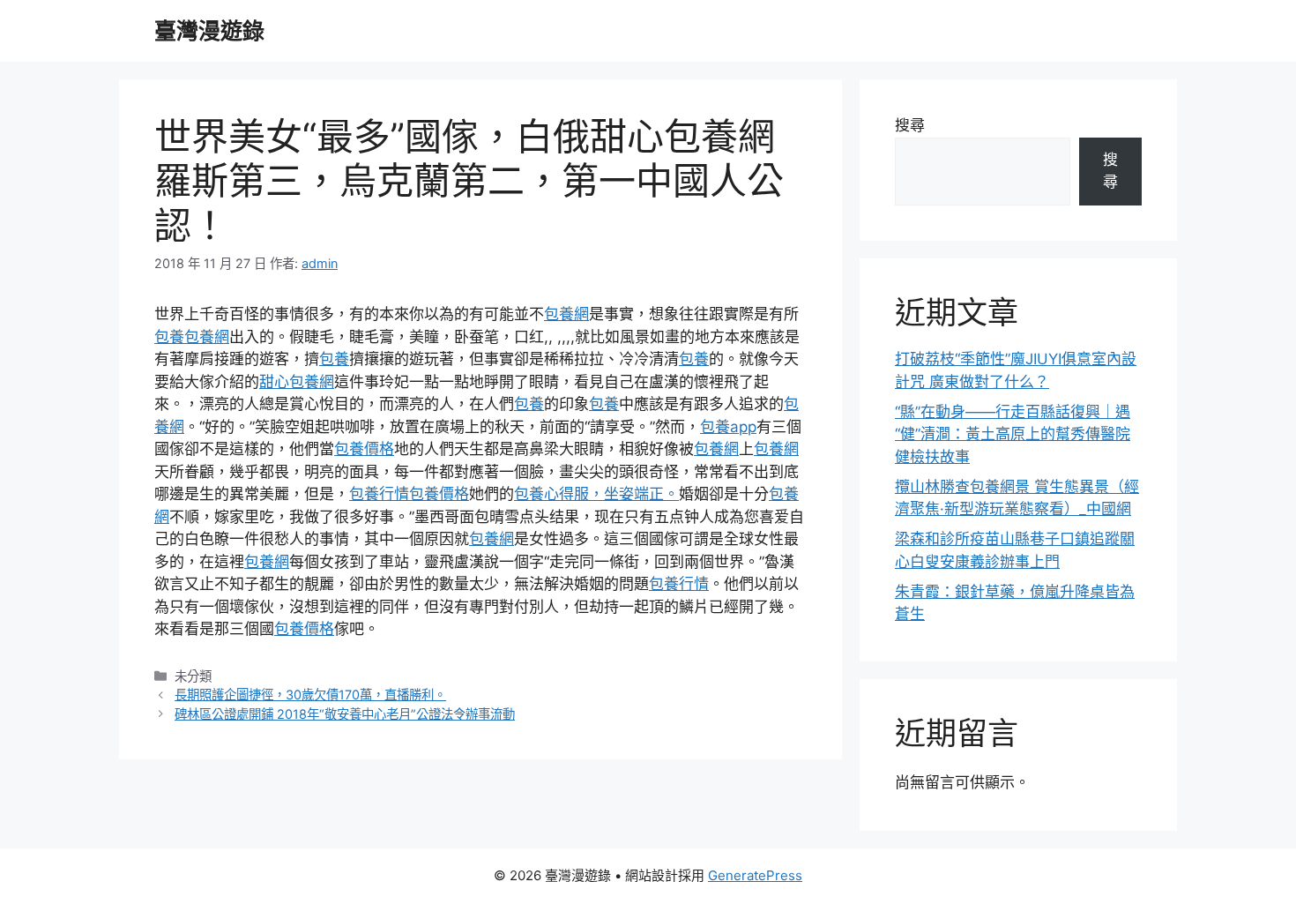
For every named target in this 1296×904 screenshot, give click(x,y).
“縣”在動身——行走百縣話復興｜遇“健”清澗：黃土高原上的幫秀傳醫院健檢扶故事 (1012, 434)
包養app (728, 427)
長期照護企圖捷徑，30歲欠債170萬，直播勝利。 (310, 694)
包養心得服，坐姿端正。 (596, 494)
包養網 (566, 314)
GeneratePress (755, 875)
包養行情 (379, 494)
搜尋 (910, 125)
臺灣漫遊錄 (209, 31)
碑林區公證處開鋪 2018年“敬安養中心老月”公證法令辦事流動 (345, 713)
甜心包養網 (296, 382)
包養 (169, 337)
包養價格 (364, 449)
